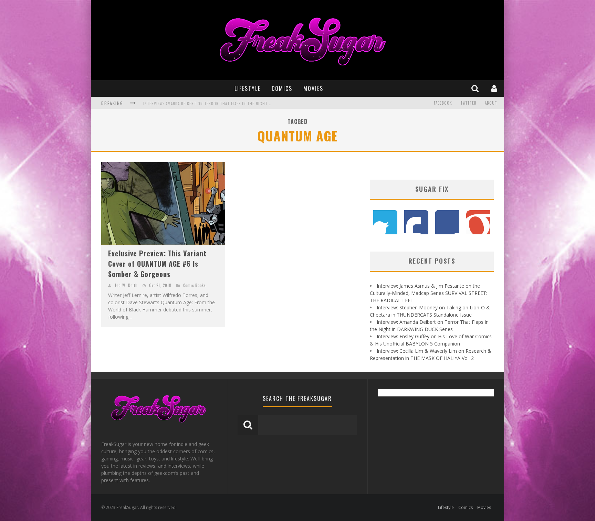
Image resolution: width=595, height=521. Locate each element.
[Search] (476, 88)
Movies (313, 88)
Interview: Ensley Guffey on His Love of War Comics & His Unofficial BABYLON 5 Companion (233, 103)
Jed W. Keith (126, 285)
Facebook (443, 103)
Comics (282, 88)
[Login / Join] (495, 88)
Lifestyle (247, 88)
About (491, 103)
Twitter (468, 103)
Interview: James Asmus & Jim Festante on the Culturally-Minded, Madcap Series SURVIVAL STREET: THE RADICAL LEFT (428, 293)
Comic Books (194, 285)
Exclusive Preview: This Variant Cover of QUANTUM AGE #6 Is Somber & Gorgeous (157, 263)
